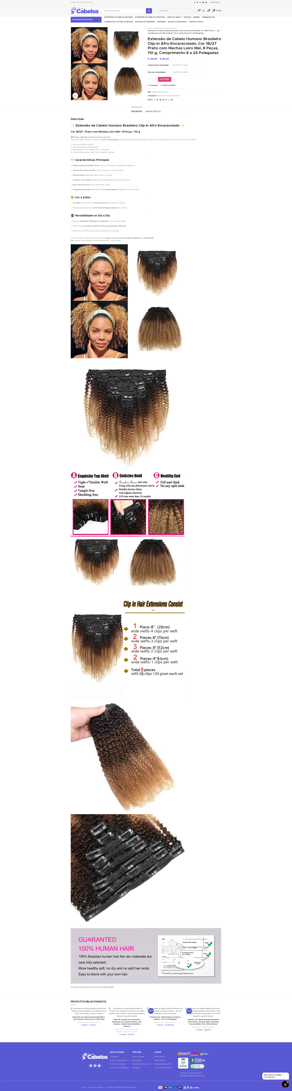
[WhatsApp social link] (169, 99)
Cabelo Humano (133, 1029)
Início (150, 28)
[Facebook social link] (194, 2)
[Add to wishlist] (105, 1011)
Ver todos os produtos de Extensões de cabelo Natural (92, 987)
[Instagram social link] (200, 2)
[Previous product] (215, 31)
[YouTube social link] (203, 2)
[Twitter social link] (197, 2)
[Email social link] (160, 99)
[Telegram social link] (171, 99)
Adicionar (164, 79)
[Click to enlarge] (75, 95)
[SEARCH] (149, 10)
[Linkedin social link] (166, 99)
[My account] (203, 11)
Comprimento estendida (158, 65)
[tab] (136, 110)
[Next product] (220, 31)
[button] (285, 1084)
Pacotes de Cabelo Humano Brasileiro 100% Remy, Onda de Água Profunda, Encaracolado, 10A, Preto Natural (203, 1022)
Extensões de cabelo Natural (165, 28)
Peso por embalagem (157, 72)
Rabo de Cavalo (120, 1029)
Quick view (105, 1021)
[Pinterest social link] (206, 2)
